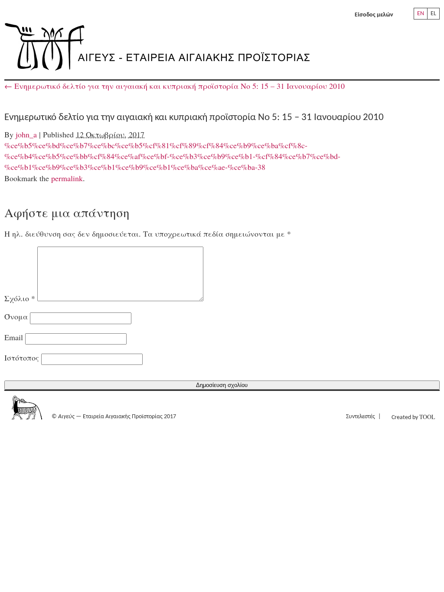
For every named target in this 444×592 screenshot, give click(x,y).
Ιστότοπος (21, 357)
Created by (413, 417)
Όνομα (16, 316)
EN (420, 13)
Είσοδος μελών (374, 15)
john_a (26, 134)
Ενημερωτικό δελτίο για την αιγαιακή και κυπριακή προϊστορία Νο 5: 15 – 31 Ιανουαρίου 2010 (174, 86)
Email (13, 337)
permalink (67, 178)
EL (433, 13)
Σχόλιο (19, 298)
